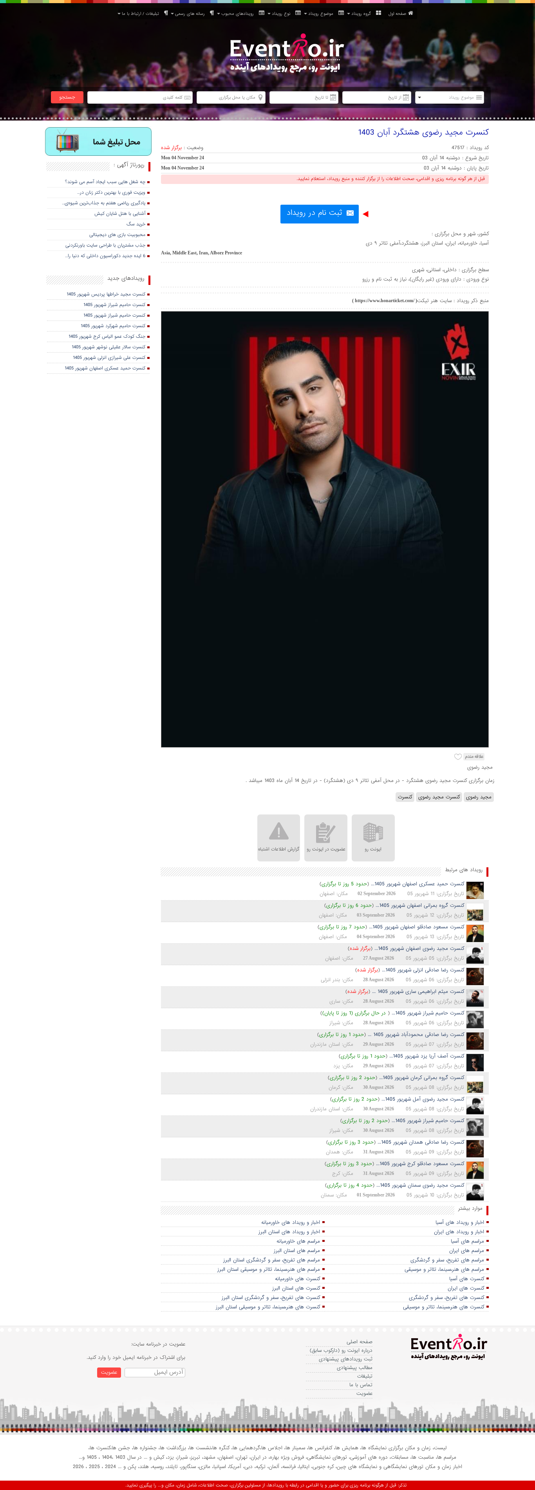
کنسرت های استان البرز (296, 1288)
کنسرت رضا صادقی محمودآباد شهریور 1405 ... (416, 1034)
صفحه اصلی (359, 1342)
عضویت (364, 1393)
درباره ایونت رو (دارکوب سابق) (341, 1350)
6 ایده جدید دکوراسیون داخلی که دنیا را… (105, 255)
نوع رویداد (282, 14)
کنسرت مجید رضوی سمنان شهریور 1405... (420, 1185)
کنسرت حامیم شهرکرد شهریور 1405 (113, 326)
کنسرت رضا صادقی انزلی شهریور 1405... (423, 970)
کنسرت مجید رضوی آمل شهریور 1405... (422, 1099)
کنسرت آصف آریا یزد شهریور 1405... (426, 1056)
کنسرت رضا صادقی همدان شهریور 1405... (421, 1142)
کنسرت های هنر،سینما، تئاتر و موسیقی (443, 1307)
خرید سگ (136, 224)
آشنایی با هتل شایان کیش (119, 213)
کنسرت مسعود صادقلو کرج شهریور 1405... (420, 1163)
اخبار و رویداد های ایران (459, 1232)
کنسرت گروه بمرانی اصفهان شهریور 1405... (420, 905)
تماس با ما (360, 1385)
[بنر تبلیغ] (98, 142)
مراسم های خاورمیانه (298, 1241)
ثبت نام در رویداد (314, 213)
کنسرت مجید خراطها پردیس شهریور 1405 (106, 294)
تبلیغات (364, 1376)
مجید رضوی (479, 797)
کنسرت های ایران (466, 1288)
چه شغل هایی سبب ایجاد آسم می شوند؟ (105, 182)
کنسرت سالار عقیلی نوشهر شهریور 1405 (108, 347)
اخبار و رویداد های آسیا (460, 1222)
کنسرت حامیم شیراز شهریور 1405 (114, 304)
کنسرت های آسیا (466, 1279)
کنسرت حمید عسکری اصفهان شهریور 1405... (417, 884)
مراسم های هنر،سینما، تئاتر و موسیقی (444, 1269)
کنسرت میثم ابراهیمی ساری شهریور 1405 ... (418, 991)
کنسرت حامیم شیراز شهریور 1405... (428, 1013)
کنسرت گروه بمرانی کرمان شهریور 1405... (421, 1077)
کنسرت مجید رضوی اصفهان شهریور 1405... (419, 948)
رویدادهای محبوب (239, 14)
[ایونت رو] (286, 54)
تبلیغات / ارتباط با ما (142, 14)
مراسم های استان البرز (297, 1250)
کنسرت (405, 797)
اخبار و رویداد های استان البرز (289, 1232)
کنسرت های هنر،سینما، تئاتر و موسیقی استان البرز (268, 1307)
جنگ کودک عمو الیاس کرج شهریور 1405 (107, 336)
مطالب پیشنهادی (354, 1367)
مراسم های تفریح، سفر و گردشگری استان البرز (271, 1260)
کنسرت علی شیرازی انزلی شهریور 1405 (109, 357)
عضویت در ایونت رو (326, 849)
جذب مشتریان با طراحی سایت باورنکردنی (105, 245)
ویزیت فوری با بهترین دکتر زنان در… (111, 192)
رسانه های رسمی (191, 14)
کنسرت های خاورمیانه (297, 1279)
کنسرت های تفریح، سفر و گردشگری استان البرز (271, 1297)
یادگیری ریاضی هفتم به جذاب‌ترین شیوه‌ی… (103, 203)
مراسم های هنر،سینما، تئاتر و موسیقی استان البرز (268, 1269)
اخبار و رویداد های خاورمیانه (290, 1222)
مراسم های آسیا (467, 1241)
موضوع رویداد (322, 14)
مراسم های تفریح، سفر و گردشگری (447, 1260)
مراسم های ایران (466, 1250)
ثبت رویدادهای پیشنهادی (345, 1359)
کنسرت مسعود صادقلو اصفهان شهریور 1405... (416, 927)
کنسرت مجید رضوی (439, 797)
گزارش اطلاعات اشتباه (278, 849)
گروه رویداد (362, 14)
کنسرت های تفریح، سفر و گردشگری (446, 1297)
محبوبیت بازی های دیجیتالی (117, 234)
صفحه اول (397, 14)
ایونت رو (373, 849)
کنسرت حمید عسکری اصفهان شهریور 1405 (105, 368)
